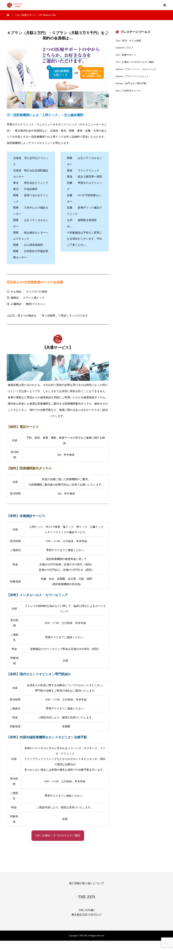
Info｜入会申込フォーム (128, 90)
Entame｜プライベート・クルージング (136, 69)
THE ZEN (86, 896)
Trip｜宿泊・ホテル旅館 (128, 40)
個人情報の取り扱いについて (86, 883)
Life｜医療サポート (126, 55)
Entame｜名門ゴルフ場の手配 (131, 83)
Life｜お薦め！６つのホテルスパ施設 (57, 835)
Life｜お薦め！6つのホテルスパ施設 (135, 62)
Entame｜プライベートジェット (132, 76)
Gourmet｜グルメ (124, 47)
